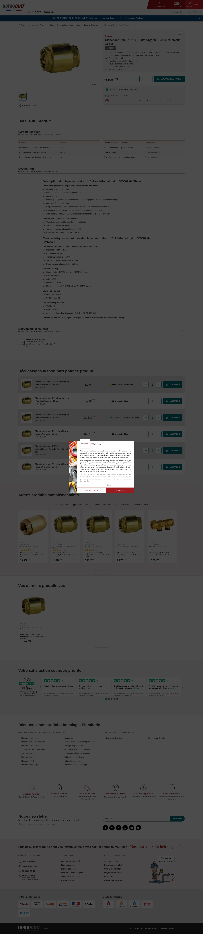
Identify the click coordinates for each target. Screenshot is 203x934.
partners (93, 451)
